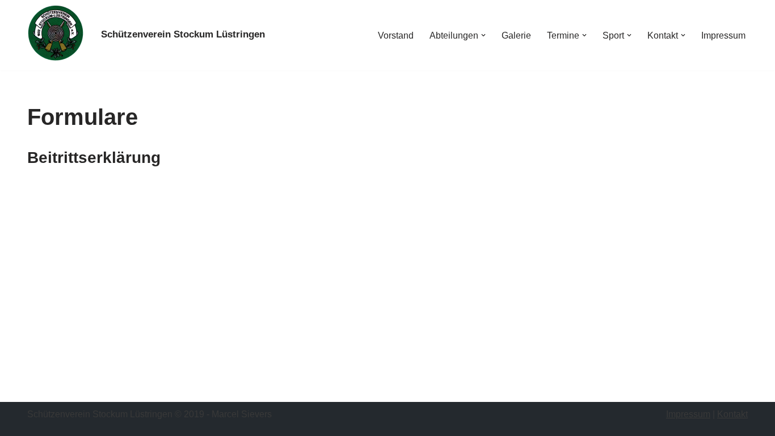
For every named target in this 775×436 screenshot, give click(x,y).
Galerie (516, 35)
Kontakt (732, 414)
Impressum (723, 35)
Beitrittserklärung (94, 157)
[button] (483, 35)
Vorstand (396, 35)
